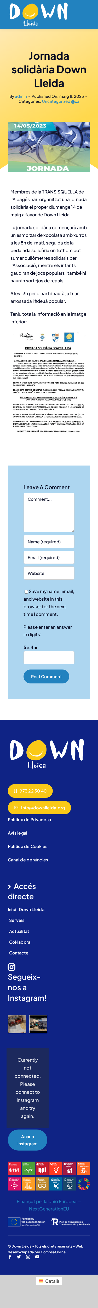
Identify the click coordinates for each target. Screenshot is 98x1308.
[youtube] (37, 1257)
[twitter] (19, 1257)
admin (21, 96)
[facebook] (10, 1257)
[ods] (49, 1164)
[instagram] (28, 1257)
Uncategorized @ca (60, 101)
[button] (12, 1025)
